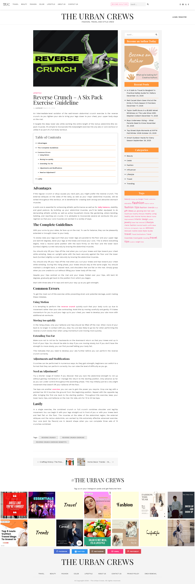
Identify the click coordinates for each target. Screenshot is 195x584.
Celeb (41, 4)
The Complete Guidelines (48, 148)
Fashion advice (149, 203)
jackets (151, 219)
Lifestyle (51, 4)
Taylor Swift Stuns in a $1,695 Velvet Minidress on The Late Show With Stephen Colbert (142, 113)
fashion (138, 203)
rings (140, 228)
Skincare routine (131, 231)
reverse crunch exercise (73, 437)
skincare (150, 228)
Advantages (42, 143)
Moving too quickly (46, 159)
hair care (150, 211)
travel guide (138, 238)
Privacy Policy (133, 574)
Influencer (131, 170)
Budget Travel (143, 199)
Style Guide (148, 231)
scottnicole (39, 108)
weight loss (140, 242)
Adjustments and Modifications (51, 168)
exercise (56, 389)
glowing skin (142, 211)
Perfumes (127, 228)
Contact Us (73, 4)
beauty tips (134, 199)
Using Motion (44, 155)
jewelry (127, 222)
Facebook (63, 551)
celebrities (152, 199)
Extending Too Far (46, 164)
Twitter (81, 551)
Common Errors (44, 152)
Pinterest (134, 551)
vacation (132, 242)
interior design (141, 219)
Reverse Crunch (49, 437)
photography (135, 228)
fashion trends (147, 207)
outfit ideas (152, 225)
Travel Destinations (139, 234)
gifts (135, 211)
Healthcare (128, 214)
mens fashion (130, 225)
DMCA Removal (151, 574)
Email (116, 551)
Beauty (24, 4)
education (128, 203)
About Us (62, 4)
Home (137, 216)
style (140, 231)
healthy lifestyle (139, 214)
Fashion (33, 4)
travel (127, 234)
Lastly (40, 179)
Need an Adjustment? (48, 172)
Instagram (98, 551)
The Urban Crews (97, 16)
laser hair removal (138, 222)
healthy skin (129, 216)
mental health (142, 225)
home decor (146, 216)
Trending (131, 184)
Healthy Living (150, 214)
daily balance (104, 207)
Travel (15, 4)
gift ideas (128, 211)
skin (144, 228)
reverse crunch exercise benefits (51, 442)
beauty (127, 199)
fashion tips (131, 207)
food (156, 207)
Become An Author (120, 4)
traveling (146, 238)
